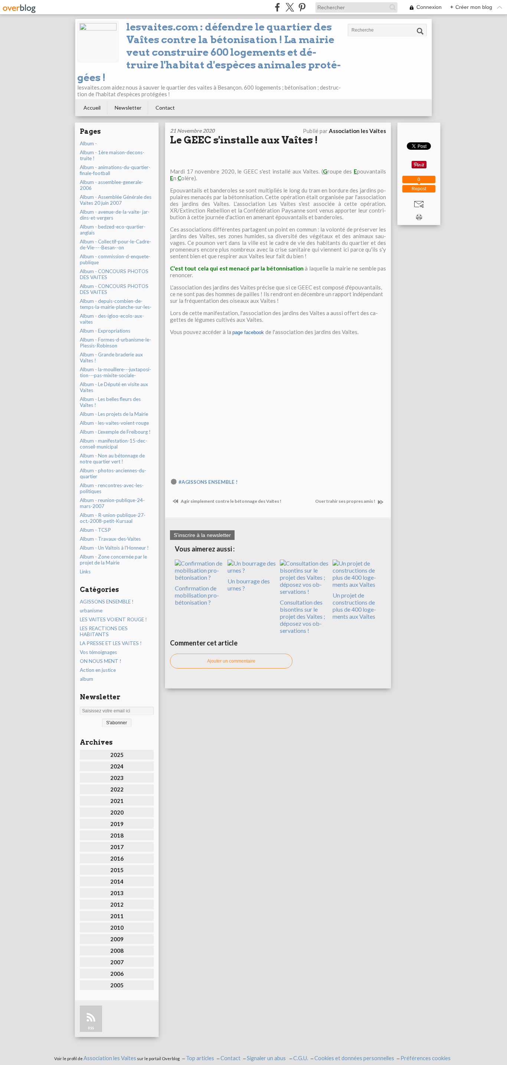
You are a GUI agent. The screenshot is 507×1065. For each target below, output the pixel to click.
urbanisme (91, 611)
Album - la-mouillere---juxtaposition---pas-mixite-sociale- (115, 372)
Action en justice (98, 670)
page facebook (248, 332)
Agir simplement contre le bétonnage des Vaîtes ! (230, 501)
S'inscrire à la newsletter (202, 535)
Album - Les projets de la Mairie (114, 414)
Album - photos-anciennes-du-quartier (113, 473)
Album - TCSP (95, 530)
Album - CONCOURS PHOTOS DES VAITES (114, 274)
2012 (117, 904)
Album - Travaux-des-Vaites (110, 539)
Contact (165, 107)
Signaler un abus (267, 1058)
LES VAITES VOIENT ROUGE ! (113, 619)
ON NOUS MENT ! (100, 661)
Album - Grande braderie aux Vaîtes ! (111, 357)
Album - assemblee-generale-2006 (111, 185)
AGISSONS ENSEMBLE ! (107, 602)
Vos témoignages (98, 652)
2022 (117, 789)
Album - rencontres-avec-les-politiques (112, 488)
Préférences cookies (425, 1058)
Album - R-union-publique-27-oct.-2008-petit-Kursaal (112, 518)
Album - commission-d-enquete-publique (115, 259)
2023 (117, 777)
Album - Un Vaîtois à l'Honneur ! (114, 548)
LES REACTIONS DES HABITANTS (104, 631)
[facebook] (277, 7)
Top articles (200, 1058)
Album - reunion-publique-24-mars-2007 (112, 503)
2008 (117, 950)
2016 (117, 858)
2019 (117, 823)
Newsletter (128, 107)
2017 (117, 847)
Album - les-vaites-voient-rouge (114, 423)
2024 (117, 766)
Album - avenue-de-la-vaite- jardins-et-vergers (115, 215)
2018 (117, 835)
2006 (117, 973)
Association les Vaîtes (110, 1058)
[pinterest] (302, 7)
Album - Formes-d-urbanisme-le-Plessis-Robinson (115, 343)
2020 (117, 812)
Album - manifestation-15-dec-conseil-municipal (113, 444)
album (86, 679)
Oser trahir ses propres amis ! (345, 501)
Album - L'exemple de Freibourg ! (115, 432)
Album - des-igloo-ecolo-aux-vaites (112, 319)
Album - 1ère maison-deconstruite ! (112, 155)
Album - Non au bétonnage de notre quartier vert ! (112, 458)
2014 (117, 881)
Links (85, 571)
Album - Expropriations (105, 331)
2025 (117, 754)
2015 (117, 870)
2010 (117, 927)
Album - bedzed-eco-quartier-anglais (112, 230)
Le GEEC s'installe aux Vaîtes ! (244, 140)
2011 (117, 916)
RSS (91, 1028)
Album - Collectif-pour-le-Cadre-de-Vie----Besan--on (115, 244)
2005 (117, 985)
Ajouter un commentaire (231, 661)
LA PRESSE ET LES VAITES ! (111, 643)
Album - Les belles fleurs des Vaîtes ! (110, 402)
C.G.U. (300, 1058)
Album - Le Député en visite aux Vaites (114, 387)
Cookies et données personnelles (354, 1058)
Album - (88, 143)
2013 (117, 893)
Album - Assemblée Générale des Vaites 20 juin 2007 (115, 200)
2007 (117, 962)
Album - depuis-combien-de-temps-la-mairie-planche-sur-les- (115, 304)
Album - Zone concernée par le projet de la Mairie (113, 560)
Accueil (92, 107)
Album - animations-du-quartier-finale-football (115, 170)
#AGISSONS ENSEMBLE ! (208, 482)
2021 (117, 800)
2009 (117, 939)
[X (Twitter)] (289, 7)
